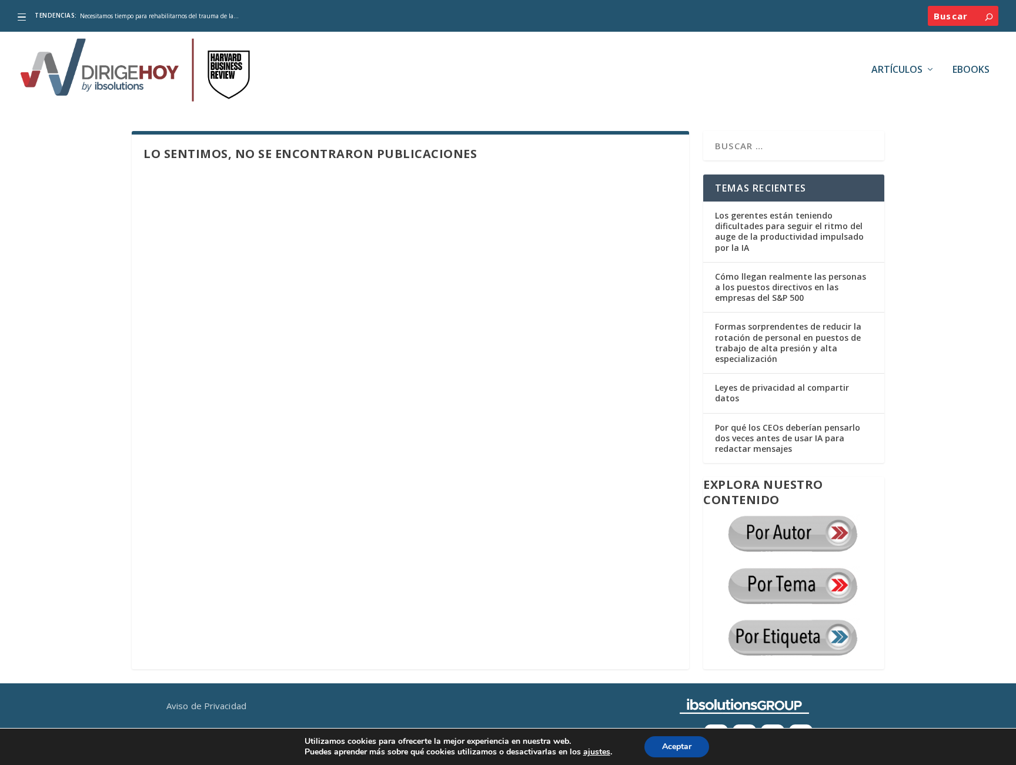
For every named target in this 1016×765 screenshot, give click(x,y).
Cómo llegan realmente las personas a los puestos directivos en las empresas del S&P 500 (790, 287)
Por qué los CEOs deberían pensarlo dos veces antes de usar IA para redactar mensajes (787, 438)
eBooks (971, 70)
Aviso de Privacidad (206, 706)
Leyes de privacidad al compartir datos (782, 393)
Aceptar (676, 746)
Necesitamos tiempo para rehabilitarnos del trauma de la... (159, 16)
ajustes (596, 752)
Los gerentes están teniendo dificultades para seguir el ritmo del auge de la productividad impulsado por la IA (789, 231)
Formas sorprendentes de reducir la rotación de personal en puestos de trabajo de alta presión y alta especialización (788, 342)
